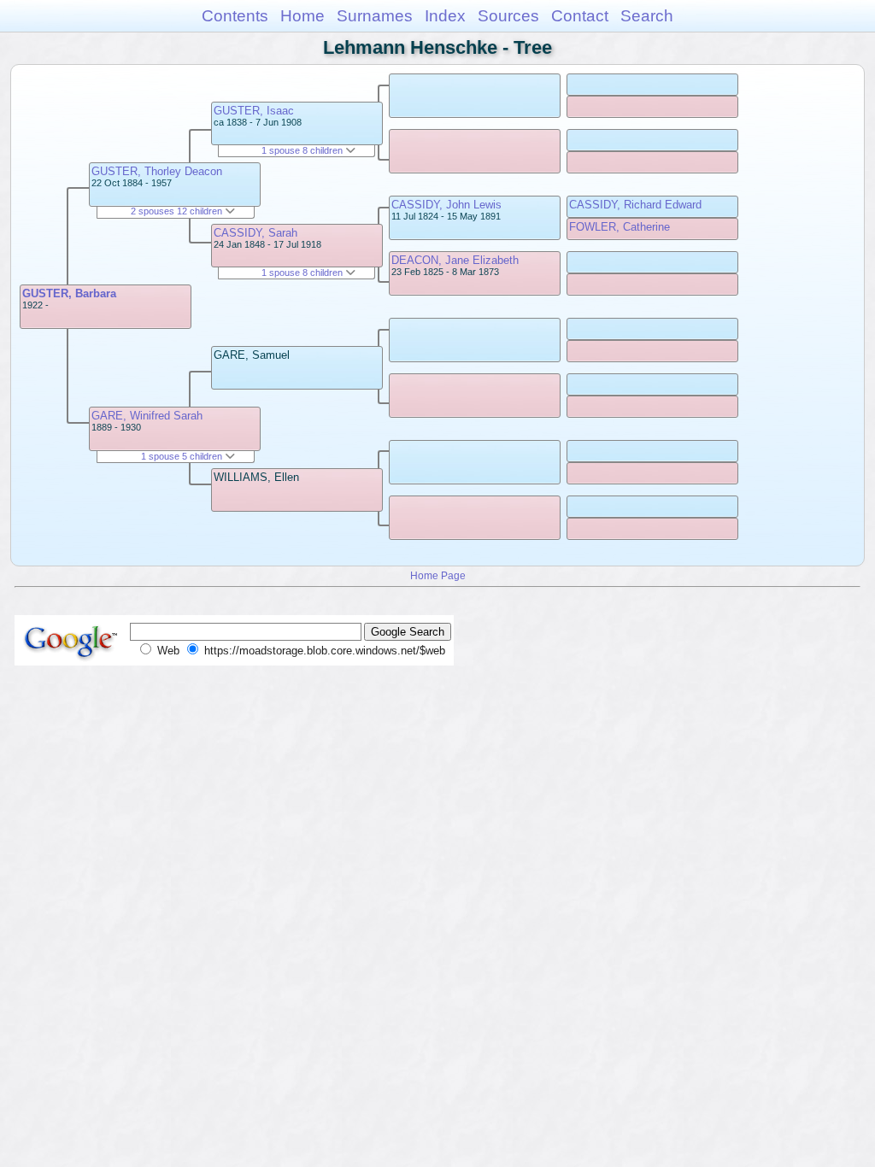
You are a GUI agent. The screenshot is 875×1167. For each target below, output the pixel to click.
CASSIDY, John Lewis (446, 204)
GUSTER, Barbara (69, 293)
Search (646, 16)
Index (445, 16)
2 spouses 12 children (178, 211)
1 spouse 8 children (303, 150)
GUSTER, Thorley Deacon (156, 171)
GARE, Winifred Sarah (147, 415)
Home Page (438, 575)
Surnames (375, 16)
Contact (579, 16)
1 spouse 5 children (183, 456)
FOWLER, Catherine (619, 226)
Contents (235, 16)
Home (302, 16)
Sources (508, 16)
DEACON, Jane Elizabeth (455, 260)
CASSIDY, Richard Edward (635, 204)
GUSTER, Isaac (254, 110)
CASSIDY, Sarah (255, 232)
